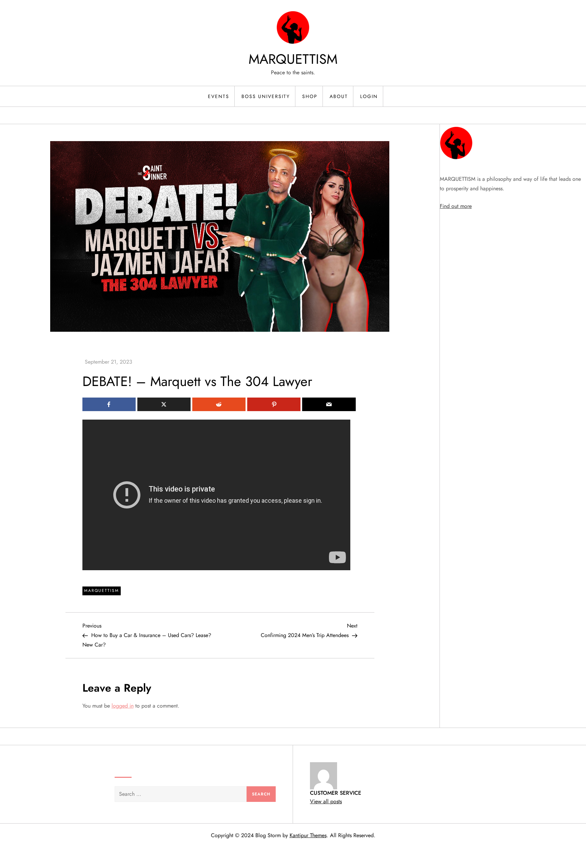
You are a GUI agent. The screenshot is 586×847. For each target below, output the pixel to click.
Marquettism (101, 591)
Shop (309, 96)
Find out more (456, 206)
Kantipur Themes (308, 835)
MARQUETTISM (293, 59)
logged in (123, 706)
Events (218, 96)
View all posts (326, 801)
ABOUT (339, 96)
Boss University (265, 96)
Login (369, 96)
